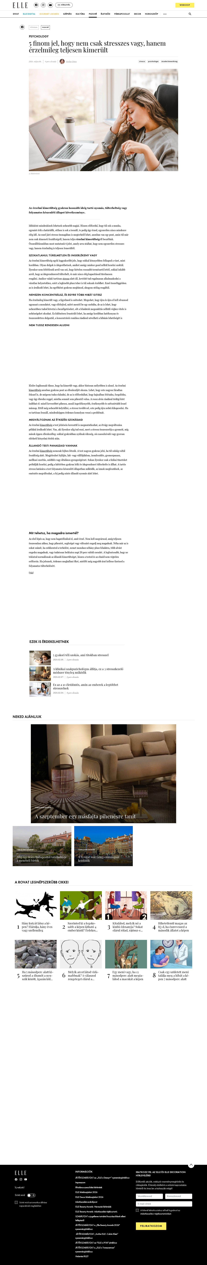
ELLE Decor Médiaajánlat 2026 (89, 1197)
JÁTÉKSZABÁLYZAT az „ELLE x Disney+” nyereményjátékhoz (102, 1178)
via (31, 572)
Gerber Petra (71, 62)
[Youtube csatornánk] (50, 5)
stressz (142, 61)
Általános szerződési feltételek (88, 1187)
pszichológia (153, 61)
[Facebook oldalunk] (36, 5)
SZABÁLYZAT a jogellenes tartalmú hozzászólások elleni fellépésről (100, 1218)
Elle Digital (29, 14)
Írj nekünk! (20, 1187)
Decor (137, 14)
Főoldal (33, 27)
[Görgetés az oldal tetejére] (191, 1165)
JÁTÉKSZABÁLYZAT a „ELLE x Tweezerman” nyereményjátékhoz (95, 1250)
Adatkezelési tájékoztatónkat (155, 1214)
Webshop (185, 5)
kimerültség (35, 390)
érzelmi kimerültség (169, 61)
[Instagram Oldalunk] (21, 1179)
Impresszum (80, 1183)
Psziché (93, 14)
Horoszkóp (151, 14)
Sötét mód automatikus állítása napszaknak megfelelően (33, 1204)
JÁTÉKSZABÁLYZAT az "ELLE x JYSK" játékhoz (96, 1243)
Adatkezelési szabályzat (86, 1202)
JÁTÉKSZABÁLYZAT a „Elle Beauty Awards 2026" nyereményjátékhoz (97, 1227)
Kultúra (80, 14)
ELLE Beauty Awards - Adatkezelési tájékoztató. (96, 1212)
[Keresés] (190, 14)
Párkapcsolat (122, 14)
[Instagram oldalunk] (43, 5)
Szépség (67, 14)
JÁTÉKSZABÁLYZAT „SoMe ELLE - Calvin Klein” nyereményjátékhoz (96, 1236)
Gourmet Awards (49, 14)
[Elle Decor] (20, 5)
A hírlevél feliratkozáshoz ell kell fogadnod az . (160, 1212)
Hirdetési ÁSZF (81, 1256)
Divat (16, 14)
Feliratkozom (151, 1226)
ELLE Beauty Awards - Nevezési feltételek (93, 1207)
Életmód (105, 14)
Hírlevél (65, 5)
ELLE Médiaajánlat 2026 (86, 1192)
